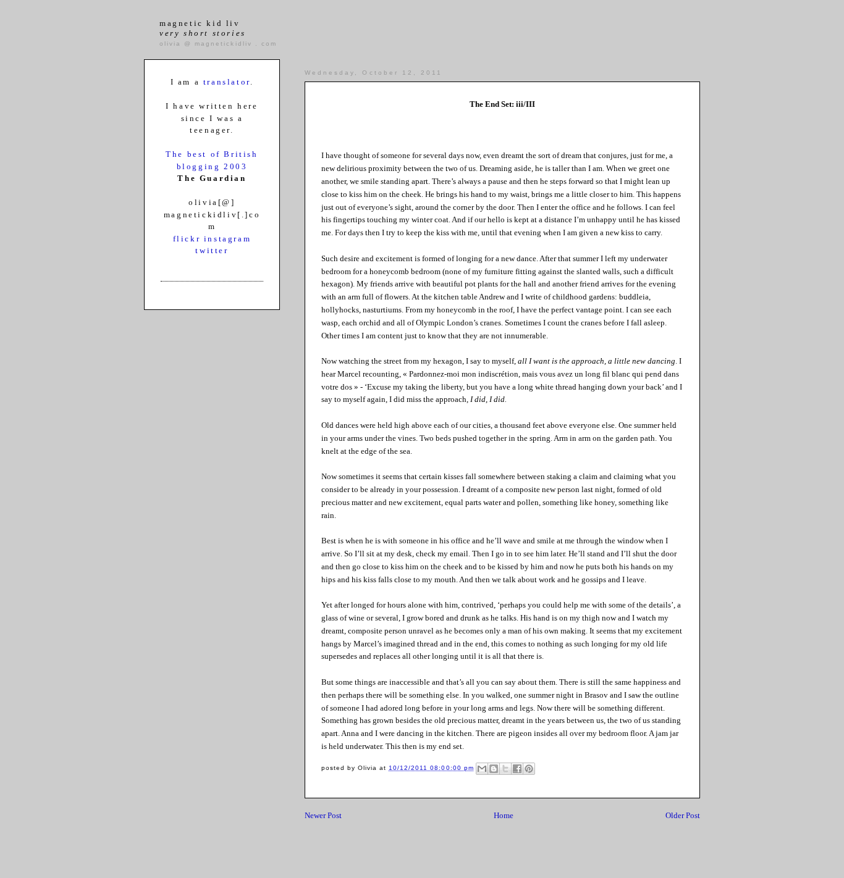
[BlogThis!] (493, 769)
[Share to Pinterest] (529, 769)
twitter (211, 250)
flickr (188, 238)
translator (226, 81)
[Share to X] (505, 769)
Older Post (682, 815)
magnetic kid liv (202, 28)
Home (503, 815)
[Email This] (482, 769)
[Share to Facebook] (517, 769)
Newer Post (323, 815)
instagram (227, 238)
